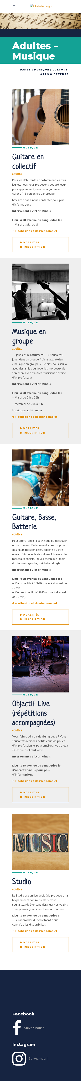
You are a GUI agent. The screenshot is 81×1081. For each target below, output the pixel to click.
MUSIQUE (41, 69)
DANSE (25, 69)
